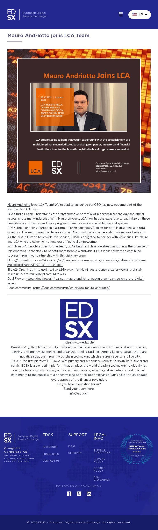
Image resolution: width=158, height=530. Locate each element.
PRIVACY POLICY (99, 460)
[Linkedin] (89, 494)
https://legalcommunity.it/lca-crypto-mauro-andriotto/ (71, 288)
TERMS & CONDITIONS (102, 451)
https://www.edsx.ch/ (79, 342)
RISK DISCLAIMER (102, 478)
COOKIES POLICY (99, 469)
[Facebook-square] (69, 494)
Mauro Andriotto (18, 205)
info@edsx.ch (79, 393)
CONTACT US (51, 460)
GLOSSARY (75, 453)
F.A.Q (71, 446)
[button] (120, 15)
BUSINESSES (51, 454)
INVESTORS (50, 447)
